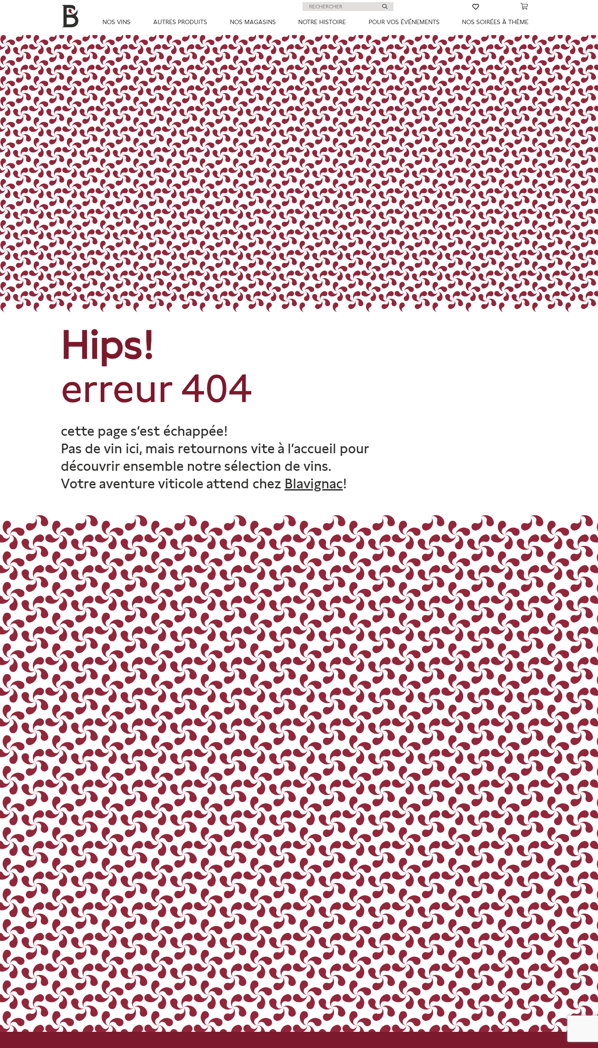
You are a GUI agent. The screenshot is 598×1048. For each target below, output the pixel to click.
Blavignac (314, 483)
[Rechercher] (384, 6)
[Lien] (433, 7)
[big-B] (72, 17)
